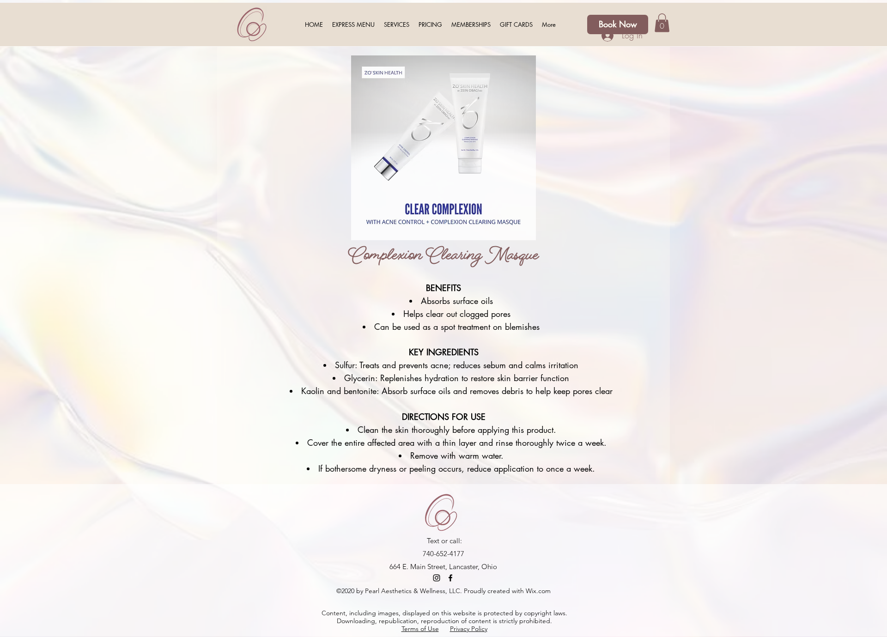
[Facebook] (450, 577)
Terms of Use (420, 629)
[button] (516, 24)
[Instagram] (436, 577)
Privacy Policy (468, 629)
